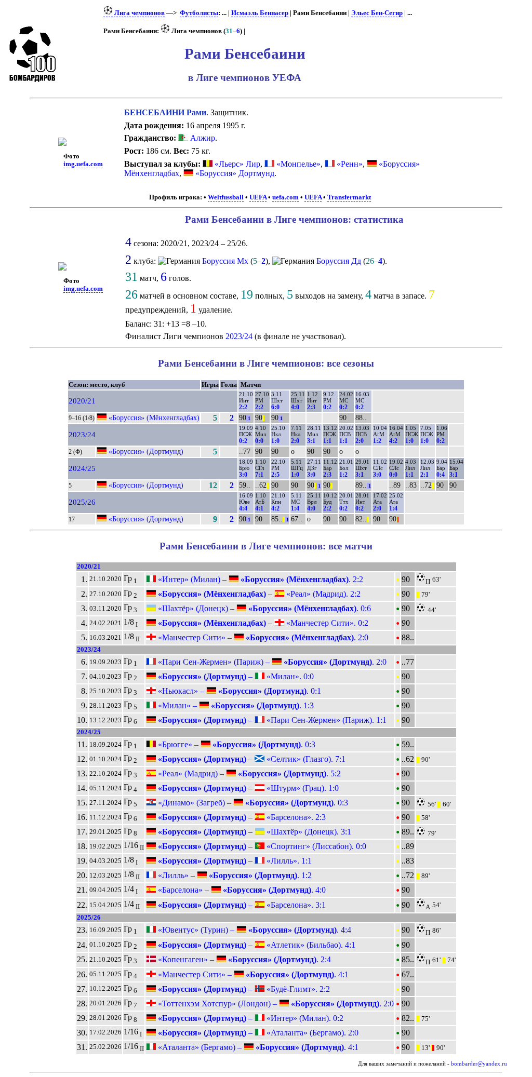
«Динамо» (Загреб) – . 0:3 (252, 802)
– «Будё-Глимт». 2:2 (243, 989)
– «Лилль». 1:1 (234, 860)
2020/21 (82, 401)
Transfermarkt (349, 197)
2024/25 (82, 468)
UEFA (258, 197)
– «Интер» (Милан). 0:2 (249, 1018)
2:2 (243, 407)
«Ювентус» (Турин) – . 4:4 (253, 929)
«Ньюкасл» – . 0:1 (238, 690)
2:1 (424, 474)
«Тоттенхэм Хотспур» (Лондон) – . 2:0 (275, 1003)
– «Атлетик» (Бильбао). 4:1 (255, 944)
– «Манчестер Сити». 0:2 (262, 622)
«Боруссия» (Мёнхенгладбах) (154, 417)
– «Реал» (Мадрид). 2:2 (258, 593)
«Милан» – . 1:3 (235, 705)
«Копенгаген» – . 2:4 (243, 959)
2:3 (311, 407)
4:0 (295, 407)
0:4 (440, 474)
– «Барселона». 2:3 (241, 817)
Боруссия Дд (338, 261)
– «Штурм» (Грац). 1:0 (247, 788)
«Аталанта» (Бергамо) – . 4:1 (257, 1047)
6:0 (275, 407)
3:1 (311, 441)
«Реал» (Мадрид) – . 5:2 (248, 773)
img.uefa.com (83, 164)
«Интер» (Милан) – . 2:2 (259, 579)
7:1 (259, 474)
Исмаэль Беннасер (259, 13)
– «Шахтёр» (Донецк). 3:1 (253, 831)
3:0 (243, 474)
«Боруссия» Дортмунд (234, 173)
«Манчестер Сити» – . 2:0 (262, 637)
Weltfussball (226, 197)
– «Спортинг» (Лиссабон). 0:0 (261, 846)
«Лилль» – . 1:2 (234, 875)
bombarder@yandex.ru (479, 1064)
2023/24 (238, 336)
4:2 (393, 441)
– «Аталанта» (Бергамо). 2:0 (257, 1032)
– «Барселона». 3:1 (241, 904)
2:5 (275, 474)
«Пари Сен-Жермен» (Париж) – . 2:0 (271, 661)
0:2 (327, 407)
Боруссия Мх (225, 261)
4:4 (243, 508)
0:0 (259, 441)
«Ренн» (350, 163)
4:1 (259, 508)
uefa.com (285, 197)
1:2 (377, 441)
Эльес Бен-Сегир (377, 13)
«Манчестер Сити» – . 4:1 (252, 974)
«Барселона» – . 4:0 (241, 889)
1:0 (275, 441)
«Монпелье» (298, 163)
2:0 (295, 441)
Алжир (201, 137)
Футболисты (199, 13)
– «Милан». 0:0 (235, 676)
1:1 (327, 441)
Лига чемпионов (139, 13)
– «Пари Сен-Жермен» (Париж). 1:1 (271, 720)
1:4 (295, 508)
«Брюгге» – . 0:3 (235, 744)
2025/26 (82, 502)
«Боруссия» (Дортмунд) (146, 451)
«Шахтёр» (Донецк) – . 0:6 (263, 608)
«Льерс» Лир (237, 163)
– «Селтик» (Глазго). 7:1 (250, 759)
